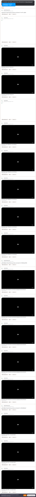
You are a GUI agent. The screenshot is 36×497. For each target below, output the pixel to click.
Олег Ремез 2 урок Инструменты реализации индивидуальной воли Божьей (14, 317)
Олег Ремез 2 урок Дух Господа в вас (8, 94)
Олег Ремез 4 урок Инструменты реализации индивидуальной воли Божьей (14, 372)
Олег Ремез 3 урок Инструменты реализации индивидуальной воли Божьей (14, 344)
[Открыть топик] (18, 12)
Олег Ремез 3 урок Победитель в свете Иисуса (9, 199)
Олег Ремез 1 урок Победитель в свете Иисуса (9, 144)
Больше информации (28, 2)
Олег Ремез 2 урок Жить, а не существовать (9, 462)
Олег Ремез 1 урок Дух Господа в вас (7, 67)
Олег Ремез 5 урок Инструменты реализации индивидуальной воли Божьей (14, 399)
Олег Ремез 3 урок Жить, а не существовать (9, 489)
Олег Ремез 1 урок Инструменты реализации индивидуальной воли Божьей (14, 289)
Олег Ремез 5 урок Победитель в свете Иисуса (9, 254)
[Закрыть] (14, 4)
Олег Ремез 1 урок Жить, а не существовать (9, 434)
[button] (5, 14)
